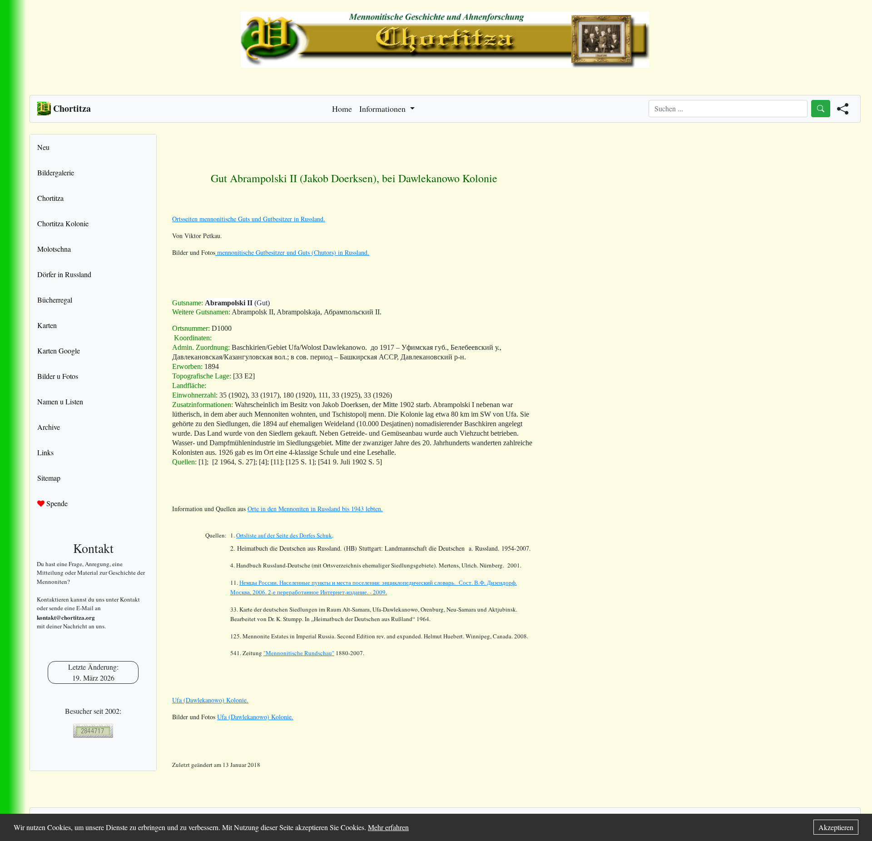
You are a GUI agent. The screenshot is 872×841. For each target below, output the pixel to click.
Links (45, 452)
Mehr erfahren (388, 827)
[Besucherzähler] (93, 731)
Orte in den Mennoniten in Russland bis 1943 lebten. (315, 508)
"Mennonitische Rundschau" (298, 653)
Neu (43, 147)
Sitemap (48, 478)
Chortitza (50, 198)
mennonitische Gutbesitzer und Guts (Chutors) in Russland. (292, 252)
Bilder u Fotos (57, 376)
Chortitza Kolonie (63, 223)
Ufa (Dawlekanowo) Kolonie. (210, 700)
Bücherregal (54, 299)
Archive (48, 427)
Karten (47, 325)
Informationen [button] (383, 108)
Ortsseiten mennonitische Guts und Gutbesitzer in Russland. (248, 218)
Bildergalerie (55, 172)
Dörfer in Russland (64, 274)
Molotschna (54, 249)
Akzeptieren (835, 827)
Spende (56, 503)
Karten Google (58, 350)
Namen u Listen (60, 401)
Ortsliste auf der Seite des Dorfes (284, 535)
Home (342, 108)
